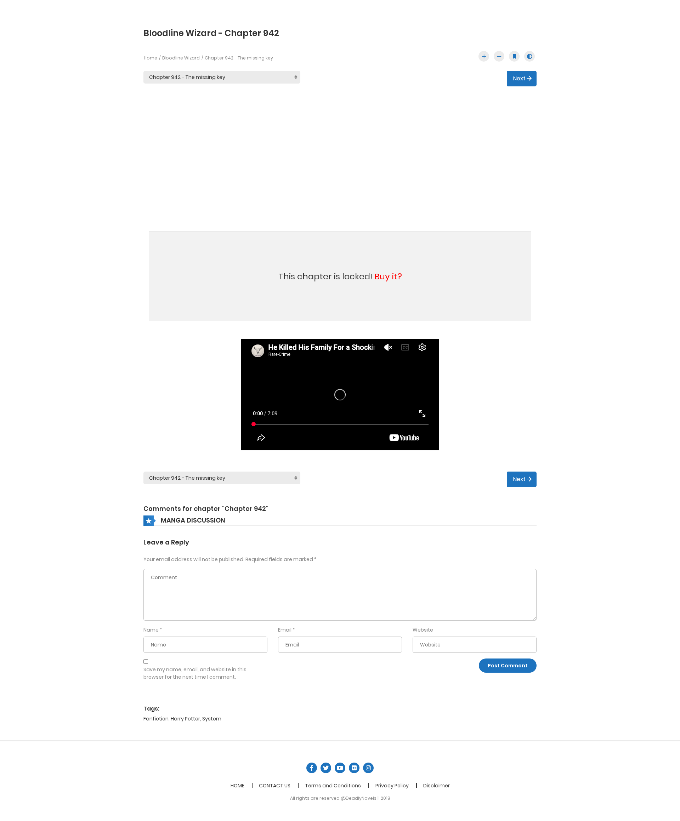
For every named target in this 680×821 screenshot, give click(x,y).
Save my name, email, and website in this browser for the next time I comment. (194, 673)
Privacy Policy (392, 785)
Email (284, 629)
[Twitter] (326, 768)
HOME (237, 785)
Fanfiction (156, 718)
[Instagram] (368, 768)
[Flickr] (354, 768)
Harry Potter (185, 718)
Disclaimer (436, 785)
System (211, 718)
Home (150, 58)
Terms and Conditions (333, 785)
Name (151, 629)
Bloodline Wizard (181, 58)
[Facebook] (311, 768)
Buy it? (388, 276)
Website (423, 629)
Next (519, 78)
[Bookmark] (514, 56)
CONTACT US (274, 785)
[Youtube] (340, 768)
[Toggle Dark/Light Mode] (529, 56)
